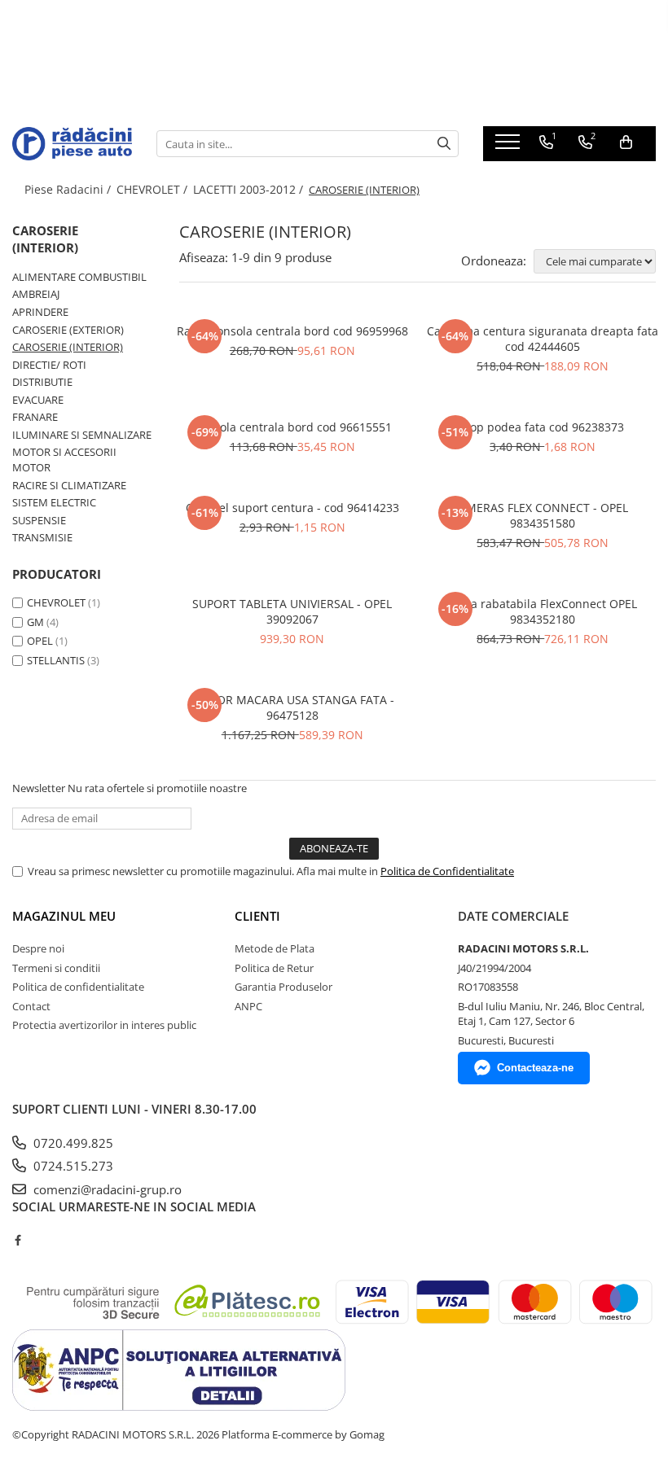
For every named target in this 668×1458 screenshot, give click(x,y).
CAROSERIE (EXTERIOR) (68, 329)
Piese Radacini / (69, 189)
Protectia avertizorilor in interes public (104, 1025)
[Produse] (509, 146)
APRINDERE (40, 311)
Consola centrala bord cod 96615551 (292, 427)
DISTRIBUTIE (42, 381)
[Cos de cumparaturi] (626, 142)
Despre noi (38, 948)
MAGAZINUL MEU (64, 916)
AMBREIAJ (35, 294)
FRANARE (35, 416)
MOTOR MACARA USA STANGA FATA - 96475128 (292, 707)
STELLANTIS (56, 660)
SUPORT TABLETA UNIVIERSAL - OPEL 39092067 (292, 611)
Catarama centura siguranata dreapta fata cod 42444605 (542, 338)
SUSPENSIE (39, 520)
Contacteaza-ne (535, 1068)
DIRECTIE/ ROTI (49, 364)
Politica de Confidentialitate (447, 871)
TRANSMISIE (42, 537)
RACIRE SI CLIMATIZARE (69, 485)
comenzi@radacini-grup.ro (106, 1189)
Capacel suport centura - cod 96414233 (292, 507)
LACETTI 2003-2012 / (249, 189)
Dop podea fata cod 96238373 (543, 427)
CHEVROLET (56, 602)
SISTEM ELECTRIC (54, 502)
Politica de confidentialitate (78, 986)
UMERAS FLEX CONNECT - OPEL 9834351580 (543, 515)
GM (35, 622)
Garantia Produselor (283, 986)
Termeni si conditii (56, 968)
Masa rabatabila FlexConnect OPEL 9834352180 (542, 611)
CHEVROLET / (153, 189)
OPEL (40, 640)
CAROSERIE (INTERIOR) (67, 346)
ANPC (248, 1006)
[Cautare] (444, 143)
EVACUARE (38, 399)
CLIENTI (257, 916)
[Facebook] (17, 1240)
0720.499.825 (71, 1143)
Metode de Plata (274, 948)
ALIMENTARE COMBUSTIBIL (79, 276)
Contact (31, 1006)
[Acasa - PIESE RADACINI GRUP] (72, 143)
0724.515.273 (71, 1166)
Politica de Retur (274, 968)
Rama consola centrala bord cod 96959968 (292, 331)
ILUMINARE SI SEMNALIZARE (82, 434)
